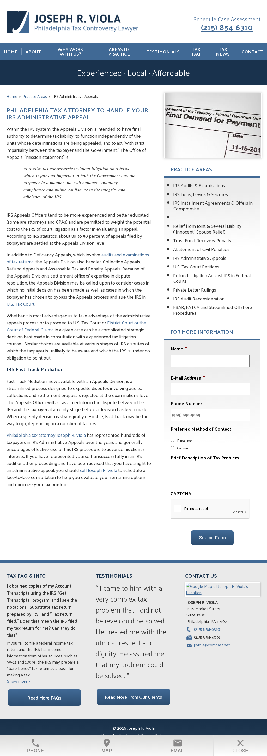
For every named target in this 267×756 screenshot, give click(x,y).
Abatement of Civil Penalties (201, 249)
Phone (35, 745)
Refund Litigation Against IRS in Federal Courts (212, 278)
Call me (182, 448)
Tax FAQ (196, 51)
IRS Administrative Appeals (199, 258)
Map (106, 745)
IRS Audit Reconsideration (198, 298)
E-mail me (184, 440)
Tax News (223, 51)
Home (10, 51)
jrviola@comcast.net (212, 644)
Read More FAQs (44, 697)
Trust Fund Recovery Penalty (202, 240)
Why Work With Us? (70, 51)
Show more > (18, 681)
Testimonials (163, 51)
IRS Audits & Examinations (199, 185)
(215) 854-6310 (227, 27)
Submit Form (212, 537)
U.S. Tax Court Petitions (196, 266)
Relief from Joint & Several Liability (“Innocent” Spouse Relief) (207, 229)
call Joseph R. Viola (98, 470)
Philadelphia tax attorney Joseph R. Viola (46, 435)
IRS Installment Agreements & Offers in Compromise (213, 205)
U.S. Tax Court (20, 303)
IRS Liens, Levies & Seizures (200, 194)
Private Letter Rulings (194, 289)
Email (178, 745)
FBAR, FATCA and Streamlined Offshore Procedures (212, 310)
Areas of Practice (119, 51)
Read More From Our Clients (133, 696)
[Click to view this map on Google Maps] (222, 592)
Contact (252, 51)
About (33, 51)
